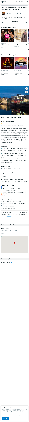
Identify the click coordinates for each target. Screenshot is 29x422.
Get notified (14, 21)
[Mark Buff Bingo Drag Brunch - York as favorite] (12, 31)
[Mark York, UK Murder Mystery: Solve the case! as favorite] (12, 58)
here (12, 262)
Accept (5, 418)
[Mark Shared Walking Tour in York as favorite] (25, 31)
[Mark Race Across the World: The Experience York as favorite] (25, 58)
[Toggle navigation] (27, 2)
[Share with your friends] (26, 88)
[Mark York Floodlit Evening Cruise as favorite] (26, 92)
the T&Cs (9, 216)
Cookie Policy (9, 412)
